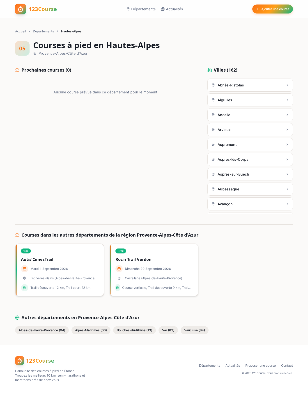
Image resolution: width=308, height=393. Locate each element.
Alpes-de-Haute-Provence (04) (42, 330)
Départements (143, 9)
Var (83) (168, 330)
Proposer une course (260, 365)
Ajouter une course (275, 9)
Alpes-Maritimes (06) (91, 330)
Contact (287, 365)
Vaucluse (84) (194, 330)
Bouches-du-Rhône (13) (134, 330)
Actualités (174, 9)
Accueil (20, 31)
